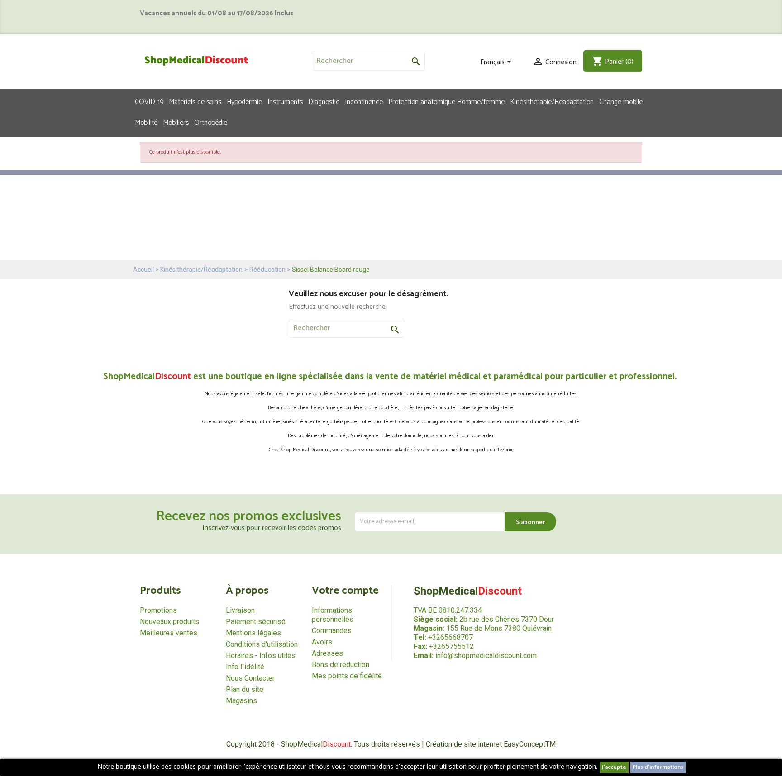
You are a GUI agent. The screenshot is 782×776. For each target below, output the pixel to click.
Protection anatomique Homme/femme (446, 101)
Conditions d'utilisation (262, 644)
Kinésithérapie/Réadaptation (552, 101)
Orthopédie (210, 122)
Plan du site (244, 689)
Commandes (332, 630)
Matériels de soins (195, 101)
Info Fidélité (245, 666)
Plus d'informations (658, 767)
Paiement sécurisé (256, 621)
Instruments (285, 101)
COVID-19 (149, 101)
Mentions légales (253, 633)
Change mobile (621, 101)
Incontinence (364, 101)
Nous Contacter (250, 678)
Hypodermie (244, 101)
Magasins (241, 700)
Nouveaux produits (169, 621)
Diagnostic (323, 101)
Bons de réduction (340, 664)
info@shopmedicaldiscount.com (486, 655)
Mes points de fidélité (347, 676)
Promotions (158, 610)
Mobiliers (176, 122)
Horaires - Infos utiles (261, 655)
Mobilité (146, 122)
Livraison (240, 610)
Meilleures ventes (168, 633)
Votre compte (345, 591)
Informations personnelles (332, 615)
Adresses (327, 653)
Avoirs (322, 642)
